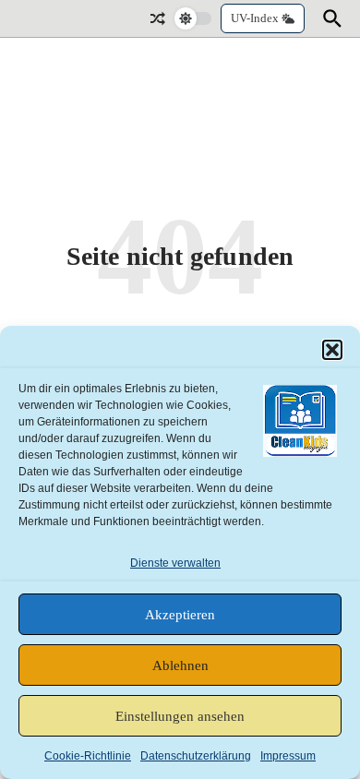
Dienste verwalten (175, 563)
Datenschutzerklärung (195, 755)
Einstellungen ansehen (180, 716)
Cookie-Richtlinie (87, 755)
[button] (332, 350)
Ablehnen (180, 665)
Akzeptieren (180, 614)
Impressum (288, 755)
